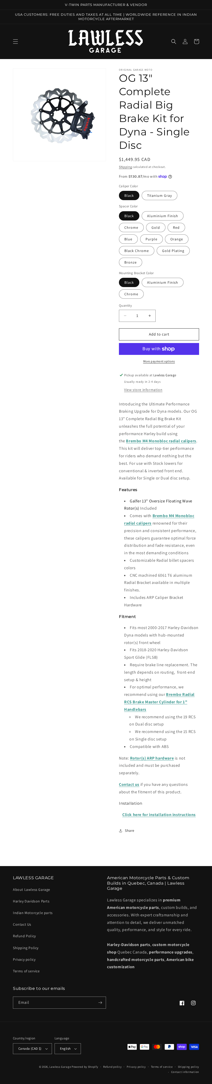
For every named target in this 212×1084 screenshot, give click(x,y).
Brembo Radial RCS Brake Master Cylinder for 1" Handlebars (159, 702)
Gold (156, 227)
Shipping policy (188, 1067)
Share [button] (129, 830)
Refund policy (112, 1067)
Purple (151, 239)
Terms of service (26, 971)
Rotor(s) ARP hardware (152, 758)
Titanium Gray (159, 195)
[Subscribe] (100, 1003)
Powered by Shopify (85, 1067)
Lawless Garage (60, 1067)
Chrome (131, 227)
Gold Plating (173, 250)
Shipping (125, 167)
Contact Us (22, 924)
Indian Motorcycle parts (33, 912)
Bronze (130, 262)
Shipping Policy (26, 948)
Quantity (125, 305)
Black (129, 195)
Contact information (185, 1072)
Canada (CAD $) (30, 1048)
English (65, 1048)
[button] (15, 41)
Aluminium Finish (162, 216)
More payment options (159, 361)
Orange (176, 239)
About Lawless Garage (31, 889)
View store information (143, 389)
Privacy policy (24, 959)
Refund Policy (24, 936)
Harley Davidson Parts (31, 901)
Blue (128, 239)
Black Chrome (136, 250)
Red (176, 227)
